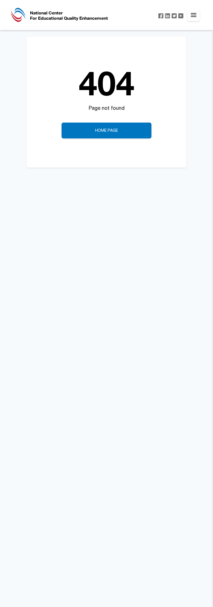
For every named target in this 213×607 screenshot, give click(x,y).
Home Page (106, 130)
